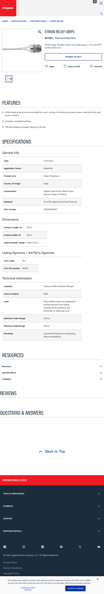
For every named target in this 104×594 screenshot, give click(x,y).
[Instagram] (23, 547)
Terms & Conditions (12, 568)
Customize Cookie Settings (28, 588)
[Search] (101, 13)
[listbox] (22, 50)
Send (51, 66)
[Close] (97, 579)
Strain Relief (56, 21)
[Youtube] (98, 547)
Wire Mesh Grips (38, 21)
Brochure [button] (6, 366)
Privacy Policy (10, 562)
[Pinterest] (61, 547)
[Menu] (101, 3)
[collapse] (99, 493)
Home (5, 21)
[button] (39, 31)
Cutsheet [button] (6, 379)
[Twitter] (80, 547)
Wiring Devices (19, 21)
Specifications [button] (9, 373)
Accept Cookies (75, 588)
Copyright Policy (11, 573)
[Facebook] (4, 547)
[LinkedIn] (42, 547)
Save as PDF (74, 66)
